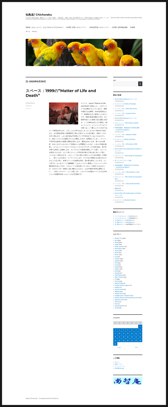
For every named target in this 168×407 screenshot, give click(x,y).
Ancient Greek (119, 289)
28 (136, 340)
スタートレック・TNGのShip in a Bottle (126, 123)
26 (128, 340)
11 (123, 333)
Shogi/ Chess (119, 293)
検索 (114, 80)
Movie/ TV (29, 106)
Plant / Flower (119, 277)
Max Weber (118, 248)
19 (127, 337)
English (117, 261)
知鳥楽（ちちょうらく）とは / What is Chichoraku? (44, 27)
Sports (117, 302)
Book (116, 242)
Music (117, 255)
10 (119, 333)
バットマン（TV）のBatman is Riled (125, 134)
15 (140, 333)
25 (123, 340)
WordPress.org (119, 368)
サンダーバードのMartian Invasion (125, 200)
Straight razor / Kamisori (122, 295)
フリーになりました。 (121, 216)
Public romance (119, 246)
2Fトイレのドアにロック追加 (123, 160)
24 (119, 340)
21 (136, 337)
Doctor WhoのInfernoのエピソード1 (125, 118)
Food (116, 265)
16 (115, 337)
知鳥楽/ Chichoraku (39, 14)
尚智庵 (132, 27)
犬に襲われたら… (120, 220)
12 (127, 333)
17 (119, 337)
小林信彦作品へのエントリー (99, 27)
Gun (116, 304)
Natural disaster (120, 306)
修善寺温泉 (118, 188)
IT (115, 279)
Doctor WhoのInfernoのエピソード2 (126, 99)
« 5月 (119, 347)
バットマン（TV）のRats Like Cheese (126, 108)
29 (140, 340)
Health (117, 267)
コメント (28, 108)
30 (115, 344)
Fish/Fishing (119, 275)
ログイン (117, 362)
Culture (117, 259)
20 (132, 337)
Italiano (117, 287)
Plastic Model (119, 283)
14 (136, 333)
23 (115, 340)
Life (116, 263)
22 (140, 337)
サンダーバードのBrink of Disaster (125, 139)
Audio (116, 244)
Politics (117, 269)
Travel (117, 281)
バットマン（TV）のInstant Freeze (125, 113)
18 (123, 337)
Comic (117, 250)
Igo (116, 240)
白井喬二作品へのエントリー (76, 27)
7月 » (136, 347)
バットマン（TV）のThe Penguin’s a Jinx (127, 172)
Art (116, 257)
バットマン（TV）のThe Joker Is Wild (126, 144)
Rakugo (117, 291)
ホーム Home (31, 31)
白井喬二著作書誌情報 (119, 27)
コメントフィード (120, 366)
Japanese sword (119, 300)
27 (132, 340)
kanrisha (132, 216)
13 (132, 333)
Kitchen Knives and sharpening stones (127, 297)
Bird (116, 271)
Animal (117, 273)
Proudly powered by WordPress (49, 398)
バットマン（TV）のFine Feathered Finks (127, 184)
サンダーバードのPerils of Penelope (125, 104)
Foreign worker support (122, 285)
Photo (116, 252)
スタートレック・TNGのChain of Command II (128, 156)
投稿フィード (118, 364)
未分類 (117, 308)
